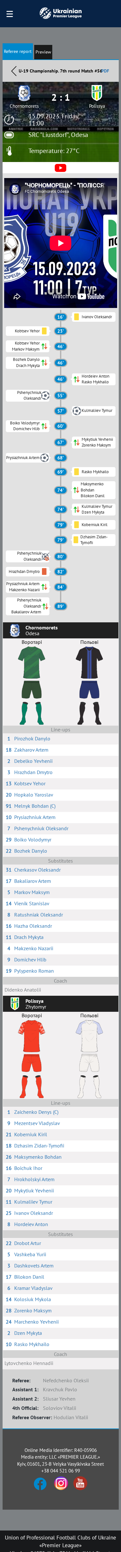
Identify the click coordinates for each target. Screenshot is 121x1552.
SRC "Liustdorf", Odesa (58, 134)
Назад (14, 71)
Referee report (18, 51)
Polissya (97, 106)
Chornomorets (24, 106)
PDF (105, 71)
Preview (43, 52)
